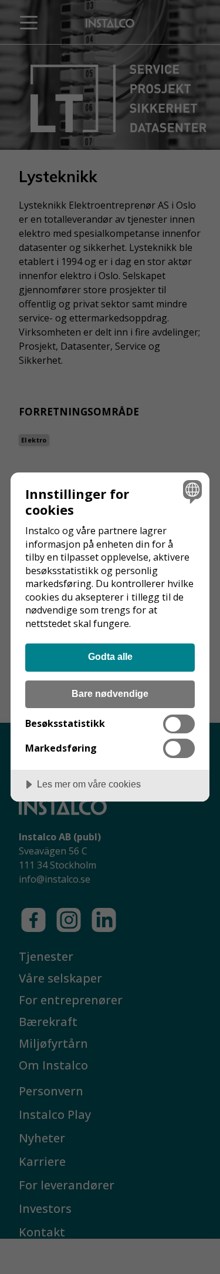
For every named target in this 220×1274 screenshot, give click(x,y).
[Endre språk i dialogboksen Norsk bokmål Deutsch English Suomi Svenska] (190, 490)
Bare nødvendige (110, 693)
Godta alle (110, 656)
